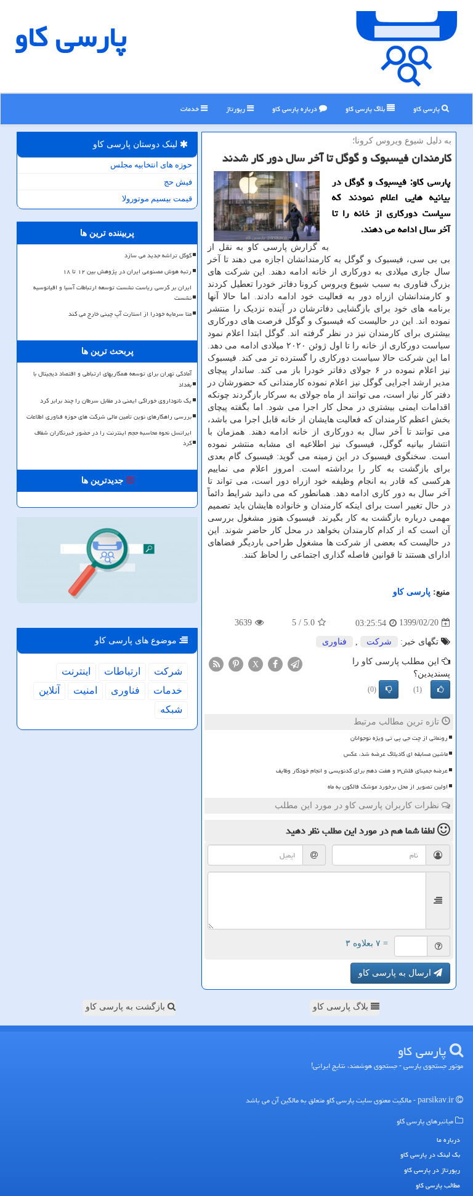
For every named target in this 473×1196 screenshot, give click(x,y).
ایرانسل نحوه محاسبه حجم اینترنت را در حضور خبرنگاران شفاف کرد (113, 438)
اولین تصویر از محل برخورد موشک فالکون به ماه (388, 787)
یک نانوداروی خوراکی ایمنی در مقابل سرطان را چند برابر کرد (116, 401)
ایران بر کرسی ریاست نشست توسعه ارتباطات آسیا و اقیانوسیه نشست (112, 292)
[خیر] (388, 689)
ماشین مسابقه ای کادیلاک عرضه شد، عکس (396, 754)
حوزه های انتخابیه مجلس (151, 164)
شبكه (171, 709)
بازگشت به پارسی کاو (127, 1006)
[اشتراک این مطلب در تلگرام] (295, 663)
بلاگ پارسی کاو (342, 1006)
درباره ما (448, 1139)
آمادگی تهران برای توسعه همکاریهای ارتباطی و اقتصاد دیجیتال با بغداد (112, 378)
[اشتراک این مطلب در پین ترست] (236, 663)
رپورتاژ (236, 108)
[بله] (440, 689)
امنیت (85, 690)
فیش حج (178, 182)
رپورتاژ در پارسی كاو (432, 1169)
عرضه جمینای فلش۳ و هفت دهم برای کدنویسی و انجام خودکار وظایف (362, 771)
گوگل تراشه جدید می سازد (158, 255)
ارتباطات (122, 671)
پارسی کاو (427, 108)
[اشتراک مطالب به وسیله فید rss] (216, 663)
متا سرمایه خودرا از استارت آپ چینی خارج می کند (130, 314)
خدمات (190, 108)
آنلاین (49, 690)
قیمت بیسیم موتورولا (157, 198)
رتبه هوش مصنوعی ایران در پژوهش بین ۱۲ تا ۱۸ (127, 271)
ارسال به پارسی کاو (396, 972)
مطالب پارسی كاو (438, 1185)
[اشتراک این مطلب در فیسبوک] (275, 663)
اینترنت (76, 671)
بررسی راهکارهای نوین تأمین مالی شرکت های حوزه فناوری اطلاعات (109, 417)
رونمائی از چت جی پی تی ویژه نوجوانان (399, 738)
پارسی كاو (71, 36)
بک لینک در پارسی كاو (430, 1154)
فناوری (334, 641)
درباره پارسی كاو (295, 108)
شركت (379, 641)
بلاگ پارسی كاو (366, 108)
